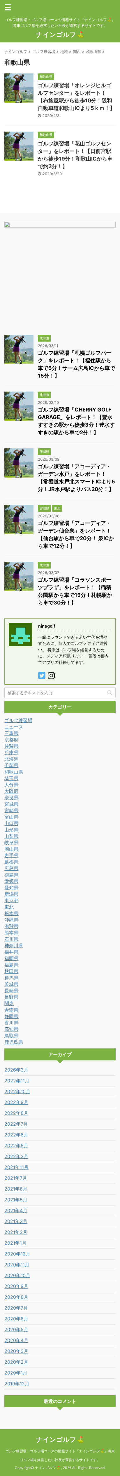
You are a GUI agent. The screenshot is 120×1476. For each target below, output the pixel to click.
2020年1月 (15, 1373)
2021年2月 (15, 1232)
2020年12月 (17, 1254)
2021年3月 (15, 1221)
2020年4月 (16, 1340)
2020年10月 (17, 1275)
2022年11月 (16, 1081)
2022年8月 (16, 1113)
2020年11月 (16, 1264)
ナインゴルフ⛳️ (60, 34)
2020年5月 (16, 1329)
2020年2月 (16, 1362)
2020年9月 (16, 1286)
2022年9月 (16, 1102)
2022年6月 (16, 1135)
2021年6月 (15, 1189)
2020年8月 (16, 1297)
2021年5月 (15, 1200)
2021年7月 (15, 1178)
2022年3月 (16, 1156)
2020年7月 (16, 1308)
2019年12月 (16, 1384)
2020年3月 (16, 1351)
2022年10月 (17, 1091)
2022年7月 (16, 1124)
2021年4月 (15, 1210)
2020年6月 (16, 1319)
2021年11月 (16, 1167)
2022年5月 (16, 1145)
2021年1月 (15, 1243)
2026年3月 (16, 1070)
